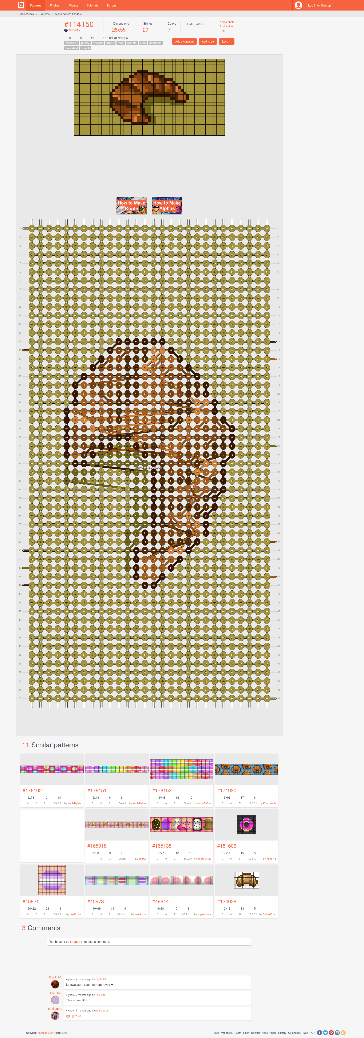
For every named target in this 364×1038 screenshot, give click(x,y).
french (86, 48)
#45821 (31, 901)
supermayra (204, 914)
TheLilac (55, 993)
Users (237, 1032)
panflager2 (55, 1008)
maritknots (76, 914)
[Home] (21, 5)
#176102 (32, 790)
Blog (216, 1032)
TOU (305, 1032)
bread (110, 43)
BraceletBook (26, 14)
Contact (255, 1032)
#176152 (161, 790)
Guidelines (294, 1032)
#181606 (226, 845)
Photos (54, 5)
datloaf (142, 859)
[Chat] (343, 5)
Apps (265, 1032)
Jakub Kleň (46, 1032)
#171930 (226, 790)
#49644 (160, 901)
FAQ (312, 1032)
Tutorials (92, 5)
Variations (227, 1032)
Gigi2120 (55, 977)
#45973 (95, 901)
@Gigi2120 (73, 1016)
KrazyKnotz (269, 803)
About (273, 1032)
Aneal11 (271, 859)
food (121, 43)
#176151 (97, 790)
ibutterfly (74, 30)
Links (246, 1032)
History (282, 1032)
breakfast (72, 48)
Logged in (76, 941)
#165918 (97, 845)
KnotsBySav (75, 803)
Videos (73, 5)
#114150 (79, 23)
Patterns (35, 5)
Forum (111, 5)
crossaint (72, 43)
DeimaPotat (269, 914)
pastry (85, 43)
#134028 (226, 901)
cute (143, 43)
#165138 (161, 845)
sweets (131, 43)
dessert (98, 43)
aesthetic (155, 43)
